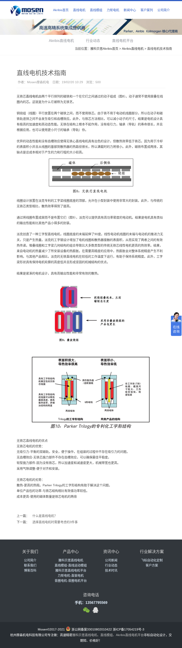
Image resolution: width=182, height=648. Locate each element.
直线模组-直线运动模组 (71, 565)
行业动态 (93, 41)
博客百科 (30, 570)
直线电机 (79, 10)
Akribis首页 (61, 10)
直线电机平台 (122, 41)
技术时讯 (111, 570)
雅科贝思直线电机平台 (70, 570)
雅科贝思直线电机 (70, 560)
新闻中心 (130, 10)
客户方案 (152, 565)
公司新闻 (111, 560)
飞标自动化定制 (152, 560)
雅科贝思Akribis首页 (104, 48)
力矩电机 (113, 10)
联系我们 (30, 565)
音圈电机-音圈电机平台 (71, 580)
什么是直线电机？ (44, 516)
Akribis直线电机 (61, 41)
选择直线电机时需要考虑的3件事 (55, 522)
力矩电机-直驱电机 (71, 575)
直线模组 (96, 10)
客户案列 (146, 10)
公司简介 (163, 10)
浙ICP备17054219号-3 (128, 629)
